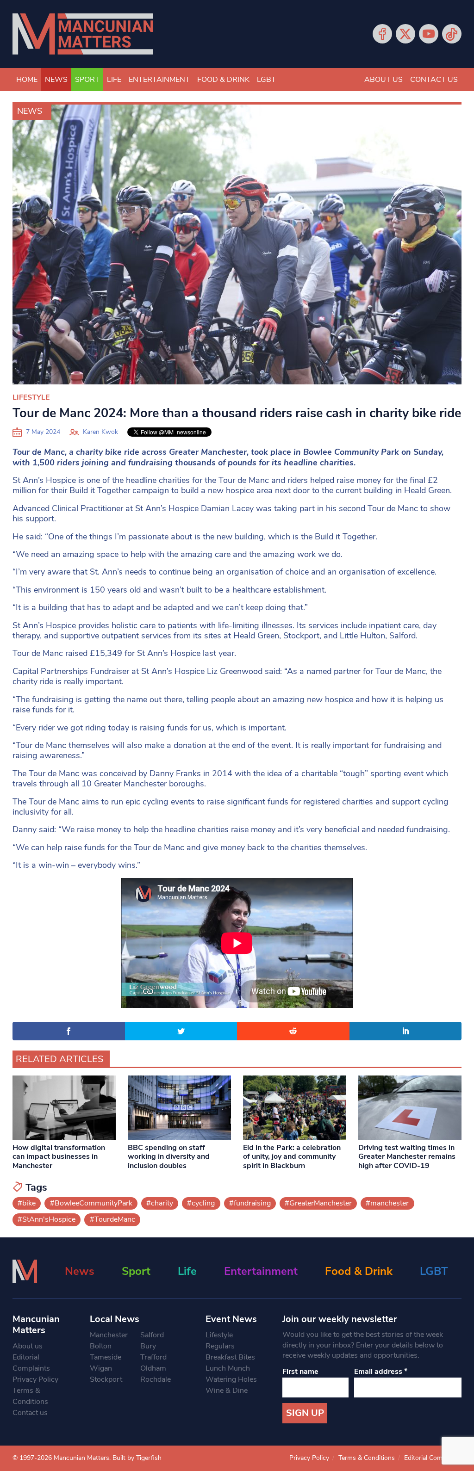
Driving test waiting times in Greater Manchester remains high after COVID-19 (406, 1156)
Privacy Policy (35, 1379)
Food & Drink (223, 79)
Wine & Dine (227, 1390)
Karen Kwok (100, 431)
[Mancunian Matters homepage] (82, 34)
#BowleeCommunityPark (91, 1203)
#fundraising (250, 1203)
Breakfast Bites (230, 1357)
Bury (148, 1346)
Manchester (109, 1335)
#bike (27, 1203)
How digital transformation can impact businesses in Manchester (58, 1156)
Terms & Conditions (30, 1396)
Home (26, 79)
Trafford (153, 1357)
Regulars (220, 1346)
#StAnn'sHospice (46, 1219)
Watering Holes (231, 1379)
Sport (87, 79)
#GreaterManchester (318, 1203)
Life (114, 79)
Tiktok (452, 33)
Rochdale (155, 1379)
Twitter (405, 33)
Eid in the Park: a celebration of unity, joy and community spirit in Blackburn (292, 1156)
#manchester (387, 1203)
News (56, 79)
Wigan (101, 1368)
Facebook (382, 33)
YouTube (428, 33)
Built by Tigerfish (137, 1457)
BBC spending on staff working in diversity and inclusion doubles (169, 1156)
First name (300, 1371)
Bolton (101, 1346)
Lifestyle (31, 397)
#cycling (201, 1203)
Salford (152, 1335)
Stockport (106, 1379)
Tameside (105, 1357)
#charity (159, 1203)
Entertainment (159, 79)
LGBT (266, 79)
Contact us (434, 79)
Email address (380, 1371)
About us (383, 79)
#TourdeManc (112, 1219)
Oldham (153, 1368)
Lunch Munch (228, 1368)
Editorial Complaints (31, 1362)
